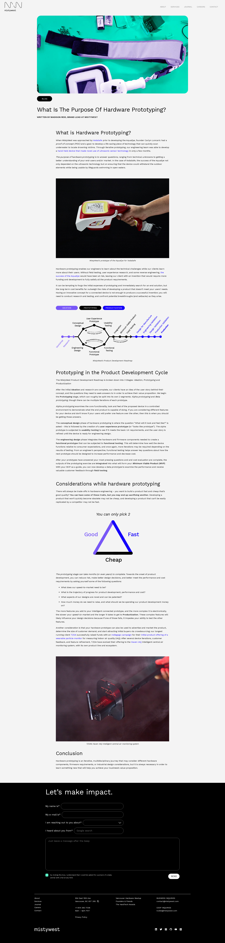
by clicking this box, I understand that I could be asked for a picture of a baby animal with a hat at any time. (81, 876)
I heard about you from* (59, 830)
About (163, 7)
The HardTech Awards (125, 904)
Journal (188, 7)
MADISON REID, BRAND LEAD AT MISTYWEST (74, 117)
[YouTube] (176, 929)
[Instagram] (166, 929)
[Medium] (181, 929)
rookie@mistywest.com (167, 911)
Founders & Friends (124, 901)
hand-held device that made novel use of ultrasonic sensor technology (93, 151)
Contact (214, 7)
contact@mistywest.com (168, 901)
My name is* (52, 806)
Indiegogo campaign (121, 635)
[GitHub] (171, 929)
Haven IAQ (136, 642)
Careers (201, 7)
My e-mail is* (52, 814)
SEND (174, 876)
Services (175, 7)
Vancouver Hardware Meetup (128, 898)
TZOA (73, 635)
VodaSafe (97, 140)
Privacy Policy (81, 917)
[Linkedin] (156, 929)
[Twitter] (161, 929)
